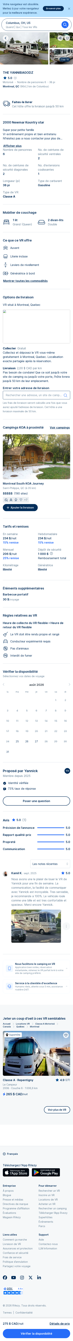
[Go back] (6, 38)
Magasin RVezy (12, 1217)
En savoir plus (53, 8)
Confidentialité (24, 1312)
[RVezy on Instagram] (22, 1277)
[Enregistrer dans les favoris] (66, 1035)
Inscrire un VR (47, 1195)
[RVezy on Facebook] (5, 1277)
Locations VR (23, 1023)
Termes (7, 1312)
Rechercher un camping (53, 1208)
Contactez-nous (48, 1244)
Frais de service (12, 1257)
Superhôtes (45, 1217)
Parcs (42, 1226)
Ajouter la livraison (22, 507)
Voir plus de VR (57, 1109)
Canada (7, 1026)
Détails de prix (60, 1323)
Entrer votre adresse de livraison (26, 388)
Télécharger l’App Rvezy (53, 1212)
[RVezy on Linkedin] (39, 1277)
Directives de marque (15, 1203)
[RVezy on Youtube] (13, 1277)
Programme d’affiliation (16, 1208)
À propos (8, 1190)
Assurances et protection (18, 1248)
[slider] (7, 78)
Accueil (6, 1023)
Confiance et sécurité (15, 1252)
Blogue (7, 1195)
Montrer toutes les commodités (25, 281)
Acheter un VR (47, 1203)
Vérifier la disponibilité (36, 1333)
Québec (20, 1026)
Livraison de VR (12, 1244)
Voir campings (60, 427)
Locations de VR (48, 1199)
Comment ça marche (15, 1239)
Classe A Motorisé (45, 1023)
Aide (41, 1239)
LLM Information (48, 1248)
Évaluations (9, 1212)
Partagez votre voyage (16, 1266)
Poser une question (36, 801)
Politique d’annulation (15, 1261)
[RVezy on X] (30, 1277)
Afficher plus (12, 146)
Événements (46, 1221)
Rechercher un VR (49, 1190)
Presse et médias (13, 1199)
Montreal (34, 1026)
